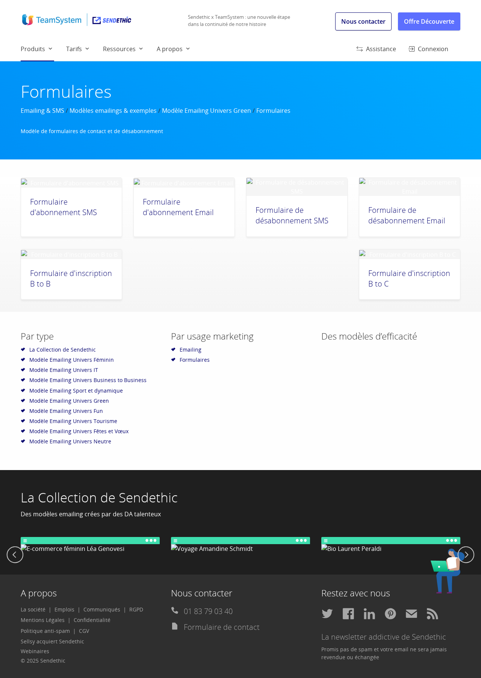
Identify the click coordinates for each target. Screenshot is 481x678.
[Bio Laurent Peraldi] (390, 545)
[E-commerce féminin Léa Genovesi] (90, 545)
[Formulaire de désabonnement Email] (409, 187)
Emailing (190, 349)
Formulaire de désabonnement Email (406, 215)
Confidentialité (92, 619)
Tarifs (74, 49)
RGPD (136, 609)
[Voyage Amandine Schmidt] (240, 545)
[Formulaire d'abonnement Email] (184, 183)
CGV (84, 630)
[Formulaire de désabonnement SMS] (297, 187)
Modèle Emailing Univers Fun (66, 410)
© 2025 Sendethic (43, 660)
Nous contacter (363, 21)
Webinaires (35, 651)
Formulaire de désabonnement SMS (292, 215)
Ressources (119, 49)
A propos (170, 49)
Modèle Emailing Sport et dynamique (76, 390)
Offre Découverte (429, 21)
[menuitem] (43, 48)
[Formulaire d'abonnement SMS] (71, 183)
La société (33, 609)
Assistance (381, 49)
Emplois (64, 609)
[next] (466, 556)
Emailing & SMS (42, 110)
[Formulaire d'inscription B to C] (409, 254)
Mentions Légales (43, 619)
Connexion (433, 49)
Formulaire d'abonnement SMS (63, 207)
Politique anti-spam (45, 630)
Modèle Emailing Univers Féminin (71, 359)
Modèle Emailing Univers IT (63, 369)
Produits (33, 49)
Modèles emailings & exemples (113, 110)
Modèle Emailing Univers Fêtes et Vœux (79, 431)
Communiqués (101, 609)
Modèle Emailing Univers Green (206, 110)
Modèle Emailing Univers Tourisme (73, 421)
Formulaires (195, 359)
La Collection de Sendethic (62, 349)
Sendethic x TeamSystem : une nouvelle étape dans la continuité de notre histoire (239, 21)
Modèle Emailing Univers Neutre (70, 441)
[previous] (15, 556)
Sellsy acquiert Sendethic (52, 641)
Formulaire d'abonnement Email (178, 207)
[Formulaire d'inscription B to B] (71, 254)
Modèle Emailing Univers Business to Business (88, 380)
